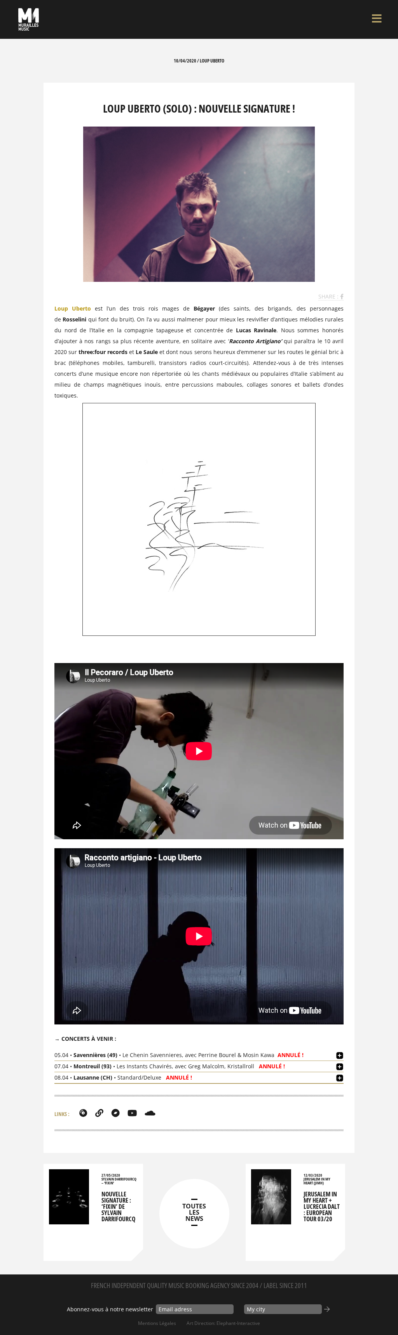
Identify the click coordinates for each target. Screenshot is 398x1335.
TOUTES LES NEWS (194, 1212)
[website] (99, 1113)
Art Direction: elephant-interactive (223, 1323)
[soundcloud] (150, 1113)
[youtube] (132, 1113)
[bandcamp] (115, 1113)
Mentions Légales (157, 1323)
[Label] (83, 1113)
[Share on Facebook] (342, 296)
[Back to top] (384, 1313)
